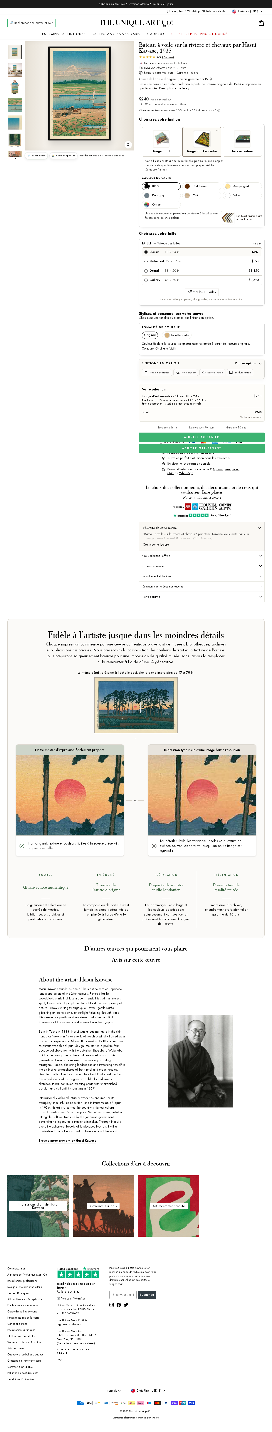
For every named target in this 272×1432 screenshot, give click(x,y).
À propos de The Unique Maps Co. (27, 1275)
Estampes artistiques (64, 34)
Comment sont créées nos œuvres (162, 586)
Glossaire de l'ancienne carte (24, 1361)
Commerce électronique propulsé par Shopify (136, 1418)
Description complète (173, 88)
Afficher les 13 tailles (202, 292)
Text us (65, 1298)
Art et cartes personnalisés (200, 34)
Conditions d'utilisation (20, 1379)
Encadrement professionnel (22, 1281)
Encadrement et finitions (156, 576)
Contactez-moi (16, 1268)
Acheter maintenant (201, 448)
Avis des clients (16, 1348)
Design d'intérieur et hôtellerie (24, 1287)
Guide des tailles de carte (22, 1311)
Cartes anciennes (17, 1324)
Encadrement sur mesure (21, 1330)
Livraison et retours (153, 565)
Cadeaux (156, 34)
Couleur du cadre (156, 177)
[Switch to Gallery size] (79, 93)
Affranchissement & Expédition (25, 1299)
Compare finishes (156, 169)
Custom (156, 204)
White (236, 195)
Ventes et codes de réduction (24, 1342)
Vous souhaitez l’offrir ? (156, 555)
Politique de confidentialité (22, 1373)
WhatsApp (186, 473)
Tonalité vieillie (180, 335)
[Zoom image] (128, 145)
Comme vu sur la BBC (20, 1367)
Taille (201, 243)
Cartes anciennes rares (117, 34)
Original (150, 335)
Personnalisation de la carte (23, 1318)
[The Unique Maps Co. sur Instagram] (111, 1305)
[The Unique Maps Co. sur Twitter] (126, 1305)
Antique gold (241, 186)
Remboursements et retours (22, 1305)
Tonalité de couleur (161, 327)
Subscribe (147, 1294)
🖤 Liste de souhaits (213, 11)
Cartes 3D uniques (18, 1293)
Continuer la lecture (156, 544)
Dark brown (200, 186)
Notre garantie (151, 596)
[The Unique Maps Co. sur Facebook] (119, 1305)
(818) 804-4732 (70, 1292)
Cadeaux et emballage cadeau (25, 1354)
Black (155, 186)
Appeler (218, 469)
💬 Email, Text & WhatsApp (183, 11)
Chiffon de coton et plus (21, 1336)
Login (60, 1359)
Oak (195, 195)
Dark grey (158, 195)
